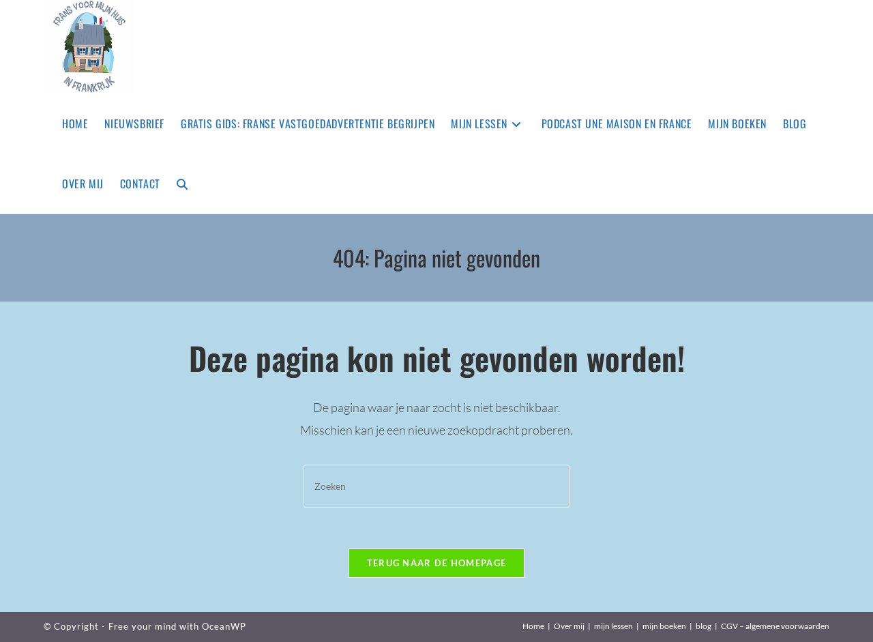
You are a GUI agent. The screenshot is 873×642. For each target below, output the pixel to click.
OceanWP (224, 626)
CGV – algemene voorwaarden (775, 626)
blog (703, 626)
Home (533, 626)
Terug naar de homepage (437, 562)
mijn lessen (613, 626)
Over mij (569, 626)
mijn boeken (664, 626)
